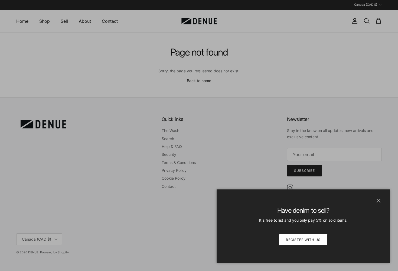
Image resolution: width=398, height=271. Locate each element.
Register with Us (303, 240)
